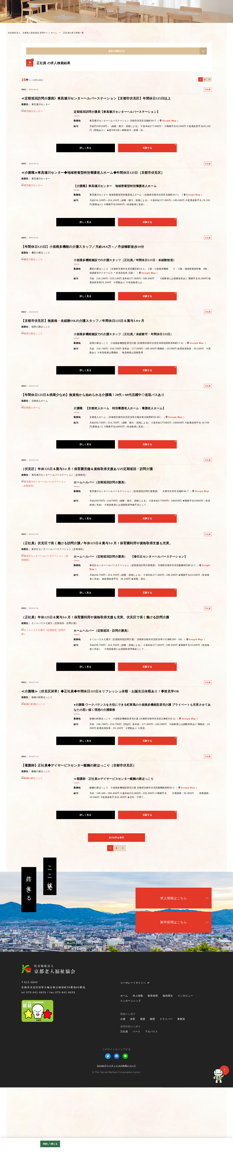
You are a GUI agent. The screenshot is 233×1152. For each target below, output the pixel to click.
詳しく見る (85, 212)
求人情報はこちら (173, 962)
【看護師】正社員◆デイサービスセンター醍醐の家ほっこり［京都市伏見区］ (78, 830)
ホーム (124, 1060)
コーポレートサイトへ (133, 1047)
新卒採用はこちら (173, 986)
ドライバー (166, 1083)
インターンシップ (218, 18)
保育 (132, 1083)
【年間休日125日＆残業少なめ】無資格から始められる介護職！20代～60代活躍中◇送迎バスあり (93, 459)
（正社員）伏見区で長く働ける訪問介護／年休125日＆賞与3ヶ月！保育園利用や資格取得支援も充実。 (97, 607)
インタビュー (211, 15)
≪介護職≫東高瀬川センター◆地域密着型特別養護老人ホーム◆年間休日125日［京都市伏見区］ (92, 237)
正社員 (124, 1096)
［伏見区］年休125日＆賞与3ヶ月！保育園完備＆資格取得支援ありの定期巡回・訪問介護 (87, 533)
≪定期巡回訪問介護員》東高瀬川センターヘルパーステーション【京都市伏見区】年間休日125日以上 (96, 163)
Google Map (169, 185)
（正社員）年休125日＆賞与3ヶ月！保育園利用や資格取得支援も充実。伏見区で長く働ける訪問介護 (95, 681)
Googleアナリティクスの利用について (116, 1130)
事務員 (181, 1083)
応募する (147, 212)
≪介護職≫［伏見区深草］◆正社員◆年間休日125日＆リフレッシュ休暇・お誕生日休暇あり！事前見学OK (100, 755)
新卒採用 (153, 1060)
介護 (122, 1083)
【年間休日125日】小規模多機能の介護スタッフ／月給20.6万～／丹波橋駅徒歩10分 (82, 311)
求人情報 (138, 1060)
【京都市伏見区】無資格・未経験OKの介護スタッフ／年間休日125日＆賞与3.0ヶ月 (82, 385)
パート (136, 1096)
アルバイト (151, 1096)
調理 (152, 1083)
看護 (142, 1083)
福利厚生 (168, 1060)
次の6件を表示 (116, 902)
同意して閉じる (50, 1144)
